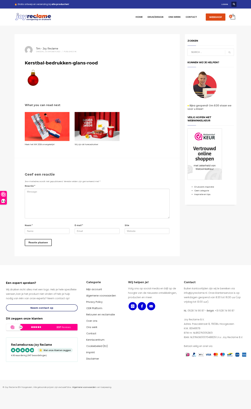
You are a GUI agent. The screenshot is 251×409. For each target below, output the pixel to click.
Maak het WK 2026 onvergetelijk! (40, 144)
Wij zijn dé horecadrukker (86, 144)
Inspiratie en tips (202, 194)
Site (127, 225)
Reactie (30, 186)
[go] (229, 52)
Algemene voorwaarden (84, 387)
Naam (29, 225)
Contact (190, 282)
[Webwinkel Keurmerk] (204, 154)
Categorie (93, 282)
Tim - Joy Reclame (47, 48)
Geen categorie (201, 190)
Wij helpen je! (138, 282)
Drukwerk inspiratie (204, 186)
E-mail (79, 225)
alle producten (60, 4)
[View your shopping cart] (232, 17)
